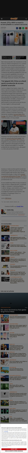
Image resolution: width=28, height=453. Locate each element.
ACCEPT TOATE (14, 449)
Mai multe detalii (6, 431)
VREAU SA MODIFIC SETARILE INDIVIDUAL (14, 451)
